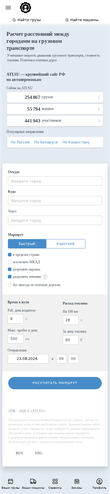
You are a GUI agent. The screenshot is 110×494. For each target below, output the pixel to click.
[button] (15, 453)
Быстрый (27, 244)
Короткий (66, 244)
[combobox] (55, 181)
